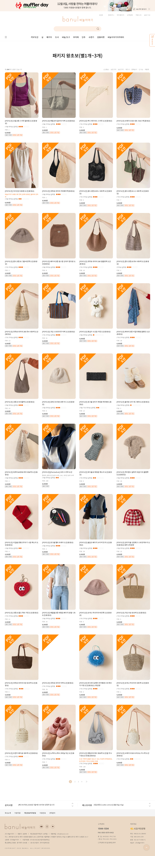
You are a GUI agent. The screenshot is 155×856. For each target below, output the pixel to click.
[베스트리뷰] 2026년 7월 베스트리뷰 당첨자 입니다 (36, 804)
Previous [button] (72, 803)
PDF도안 (34, 37)
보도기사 (147, 15)
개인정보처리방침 (30, 813)
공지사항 (9, 805)
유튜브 (41, 827)
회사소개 (8, 813)
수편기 (91, 37)
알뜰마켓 (101, 37)
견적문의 (52, 813)
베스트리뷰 (87, 805)
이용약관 (17, 813)
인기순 (141, 69)
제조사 (127, 69)
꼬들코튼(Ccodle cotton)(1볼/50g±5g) (109, 804)
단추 (83, 37)
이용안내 (43, 813)
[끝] (86, 782)
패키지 (49, 37)
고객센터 (130, 15)
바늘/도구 (66, 37)
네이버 (53, 827)
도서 (57, 37)
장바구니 (111, 15)
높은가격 (121, 69)
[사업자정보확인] (44, 840)
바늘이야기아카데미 (116, 37)
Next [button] (72, 806)
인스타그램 (47, 827)
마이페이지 (120, 15)
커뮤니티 (138, 15)
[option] (77, 5)
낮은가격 (113, 69)
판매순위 (134, 69)
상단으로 (146, 847)
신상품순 (106, 69)
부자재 (76, 37)
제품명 (147, 69)
